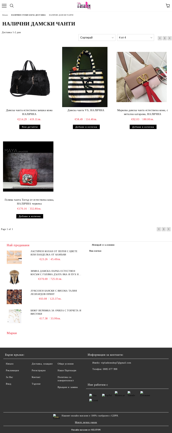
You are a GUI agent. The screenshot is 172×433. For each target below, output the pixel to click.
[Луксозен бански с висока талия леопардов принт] (14, 296)
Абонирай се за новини (103, 245)
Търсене (36, 384)
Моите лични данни (86, 422)
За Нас (9, 377)
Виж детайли (30, 127)
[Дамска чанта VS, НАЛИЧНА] (85, 77)
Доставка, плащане (42, 364)
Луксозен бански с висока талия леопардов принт (54, 292)
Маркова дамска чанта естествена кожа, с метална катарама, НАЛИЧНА (142, 112)
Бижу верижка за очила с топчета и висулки (56, 312)
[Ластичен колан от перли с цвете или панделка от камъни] (14, 257)
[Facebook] (92, 376)
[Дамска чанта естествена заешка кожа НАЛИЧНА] (28, 77)
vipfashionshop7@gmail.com (116, 363)
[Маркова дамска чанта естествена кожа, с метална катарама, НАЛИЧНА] (141, 77)
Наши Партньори (67, 370)
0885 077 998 (110, 369)
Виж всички (95, 251)
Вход (8, 384)
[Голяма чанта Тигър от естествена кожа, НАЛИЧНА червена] (28, 166)
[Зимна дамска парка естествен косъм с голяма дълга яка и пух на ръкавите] (14, 277)
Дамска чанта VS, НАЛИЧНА (86, 110)
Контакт (36, 377)
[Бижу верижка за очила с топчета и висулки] (14, 316)
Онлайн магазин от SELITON (86, 430)
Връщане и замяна (68, 387)
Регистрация (38, 370)
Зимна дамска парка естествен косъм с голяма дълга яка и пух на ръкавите (55, 273)
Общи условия (66, 364)
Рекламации (12, 370)
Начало (9, 364)
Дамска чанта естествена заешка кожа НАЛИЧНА (29, 112)
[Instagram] (99, 376)
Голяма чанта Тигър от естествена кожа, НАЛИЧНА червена (29, 201)
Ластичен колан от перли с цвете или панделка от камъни (54, 253)
